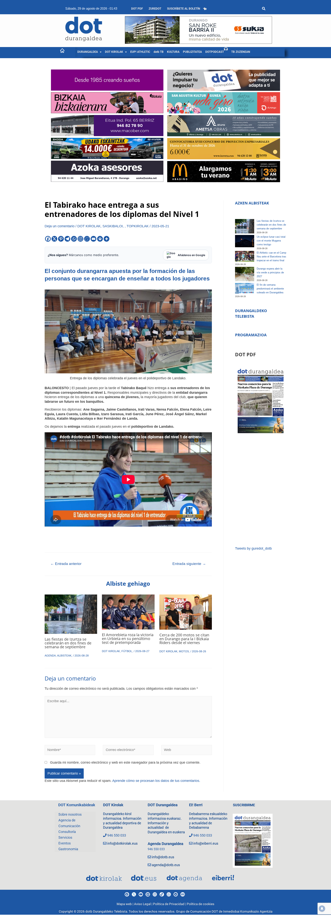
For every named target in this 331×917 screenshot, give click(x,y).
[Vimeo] (148, 894)
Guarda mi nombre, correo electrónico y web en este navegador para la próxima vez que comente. (125, 762)
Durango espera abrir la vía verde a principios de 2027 (270, 272)
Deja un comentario (60, 226)
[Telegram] (67, 239)
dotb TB (159, 52)
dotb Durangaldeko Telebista (106, 911)
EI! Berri (195, 805)
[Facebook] (48, 239)
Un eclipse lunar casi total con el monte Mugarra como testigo (271, 240)
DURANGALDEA (87, 52)
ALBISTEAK (64, 655)
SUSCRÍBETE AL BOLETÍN (183, 8)
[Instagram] (80, 239)
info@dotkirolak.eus (122, 843)
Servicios (65, 837)
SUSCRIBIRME (244, 805)
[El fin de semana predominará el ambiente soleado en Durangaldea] (244, 288)
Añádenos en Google (191, 255)
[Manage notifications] (322, 908)
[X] (54, 239)
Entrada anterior (65, 564)
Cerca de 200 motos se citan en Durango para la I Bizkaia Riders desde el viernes (184, 638)
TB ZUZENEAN (240, 52)
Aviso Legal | (143, 904)
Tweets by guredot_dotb (253, 548)
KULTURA (173, 52)
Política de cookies (200, 904)
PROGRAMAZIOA (251, 334)
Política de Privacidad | (170, 904)
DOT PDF (137, 8)
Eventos (64, 843)
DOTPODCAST (214, 52)
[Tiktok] (162, 894)
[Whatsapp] (74, 239)
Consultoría (67, 832)
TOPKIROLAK (138, 226)
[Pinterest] (61, 239)
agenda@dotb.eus (166, 865)
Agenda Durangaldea (165, 843)
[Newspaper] (182, 894)
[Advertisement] (260, 490)
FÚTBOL (126, 651)
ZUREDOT (155, 8)
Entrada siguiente (189, 564)
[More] (106, 239)
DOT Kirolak (113, 805)
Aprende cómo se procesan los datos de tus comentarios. (156, 781)
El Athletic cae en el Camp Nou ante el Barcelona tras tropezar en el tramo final (271, 256)
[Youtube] (141, 894)
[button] (89, 52)
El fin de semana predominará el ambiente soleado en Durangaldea (270, 288)
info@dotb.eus (163, 857)
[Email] (93, 239)
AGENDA (50, 655)
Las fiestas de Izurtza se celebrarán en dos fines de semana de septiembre (68, 643)
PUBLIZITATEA (192, 52)
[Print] (100, 239)
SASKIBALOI (112, 226)
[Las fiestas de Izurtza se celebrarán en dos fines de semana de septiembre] (244, 226)
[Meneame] (87, 239)
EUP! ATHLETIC (140, 52)
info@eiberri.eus (205, 843)
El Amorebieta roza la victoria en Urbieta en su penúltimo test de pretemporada (127, 638)
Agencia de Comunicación (69, 823)
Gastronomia (68, 849)
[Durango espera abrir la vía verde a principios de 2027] (244, 274)
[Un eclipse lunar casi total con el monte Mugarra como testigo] (244, 241)
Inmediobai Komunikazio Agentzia (247, 911)
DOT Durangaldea (163, 805)
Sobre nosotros (70, 814)
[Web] (186, 751)
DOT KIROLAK (114, 52)
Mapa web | (125, 904)
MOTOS (184, 651)
